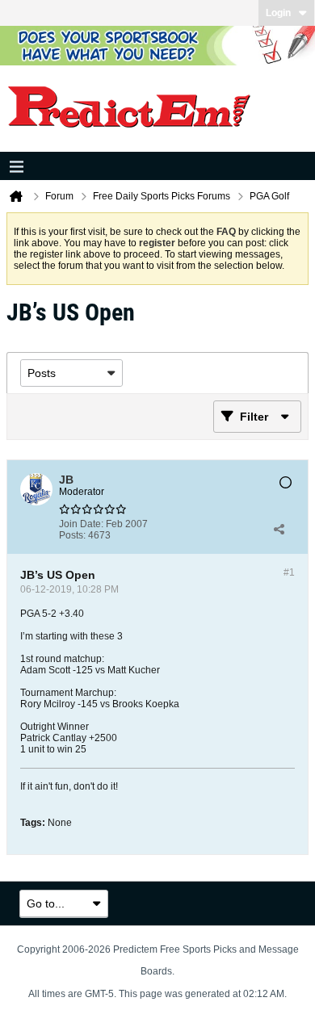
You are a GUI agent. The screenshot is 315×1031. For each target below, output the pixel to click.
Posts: (72, 535)
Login (278, 13)
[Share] (278, 529)
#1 (289, 572)
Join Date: (81, 524)
